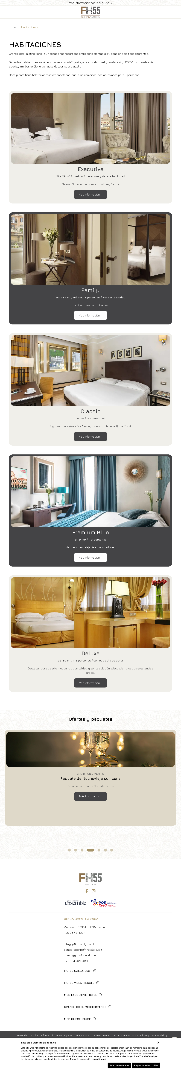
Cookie (35, 1035)
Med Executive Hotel (80, 994)
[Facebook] (87, 891)
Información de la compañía (56, 1035)
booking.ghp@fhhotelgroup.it (81, 955)
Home (12, 27)
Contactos (124, 1035)
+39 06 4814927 (74, 932)
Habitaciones (29, 27)
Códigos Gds (82, 1035)
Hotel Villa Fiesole (79, 982)
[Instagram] (93, 891)
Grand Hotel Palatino (81, 919)
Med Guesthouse (77, 1018)
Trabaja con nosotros (104, 1035)
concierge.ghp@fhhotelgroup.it (83, 949)
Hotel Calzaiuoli (77, 970)
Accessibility (159, 1035)
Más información (90, 194)
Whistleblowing (141, 1035)
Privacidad (22, 1035)
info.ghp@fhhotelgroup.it (79, 944)
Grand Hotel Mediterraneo (85, 1006)
